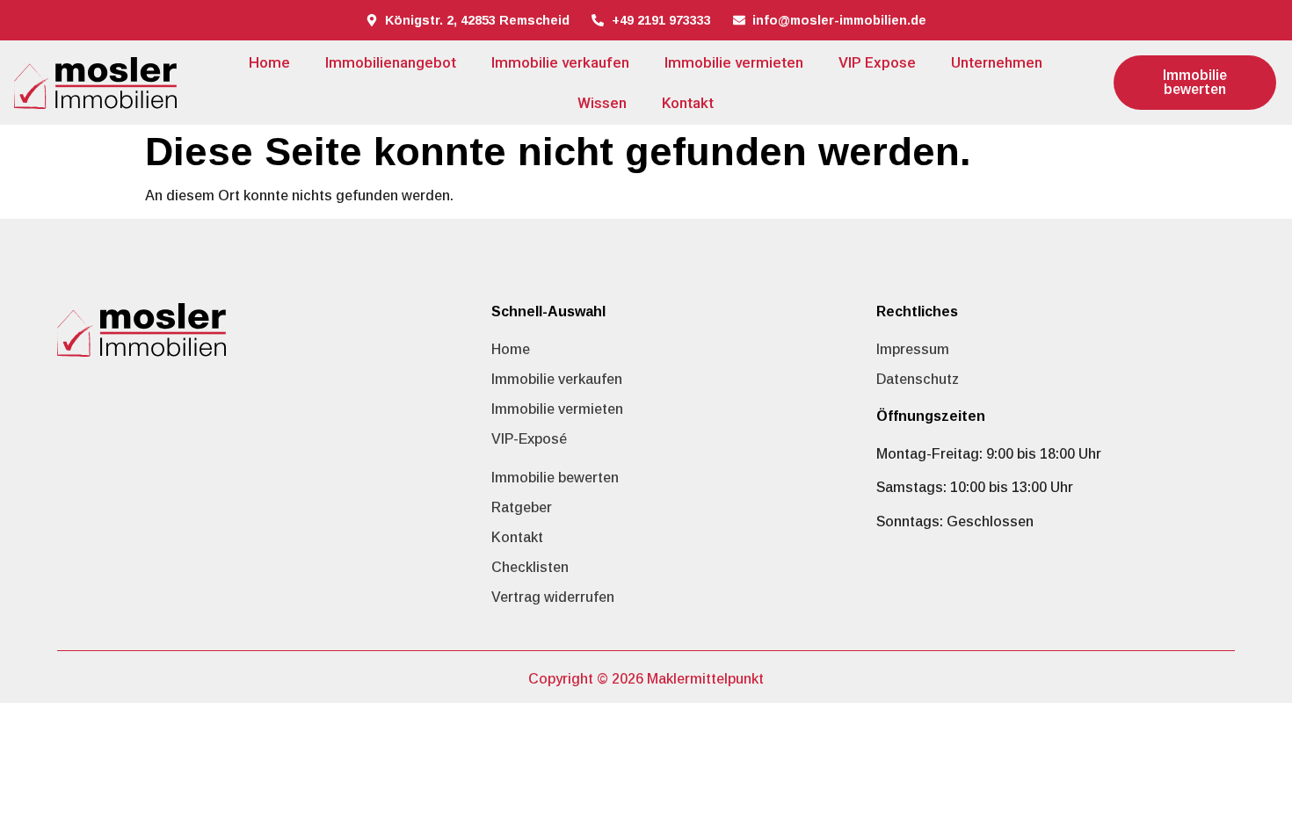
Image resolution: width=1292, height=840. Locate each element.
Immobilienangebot (390, 62)
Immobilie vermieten (733, 62)
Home (269, 62)
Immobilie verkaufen (560, 62)
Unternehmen (996, 62)
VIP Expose (877, 62)
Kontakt (688, 103)
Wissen (602, 103)
